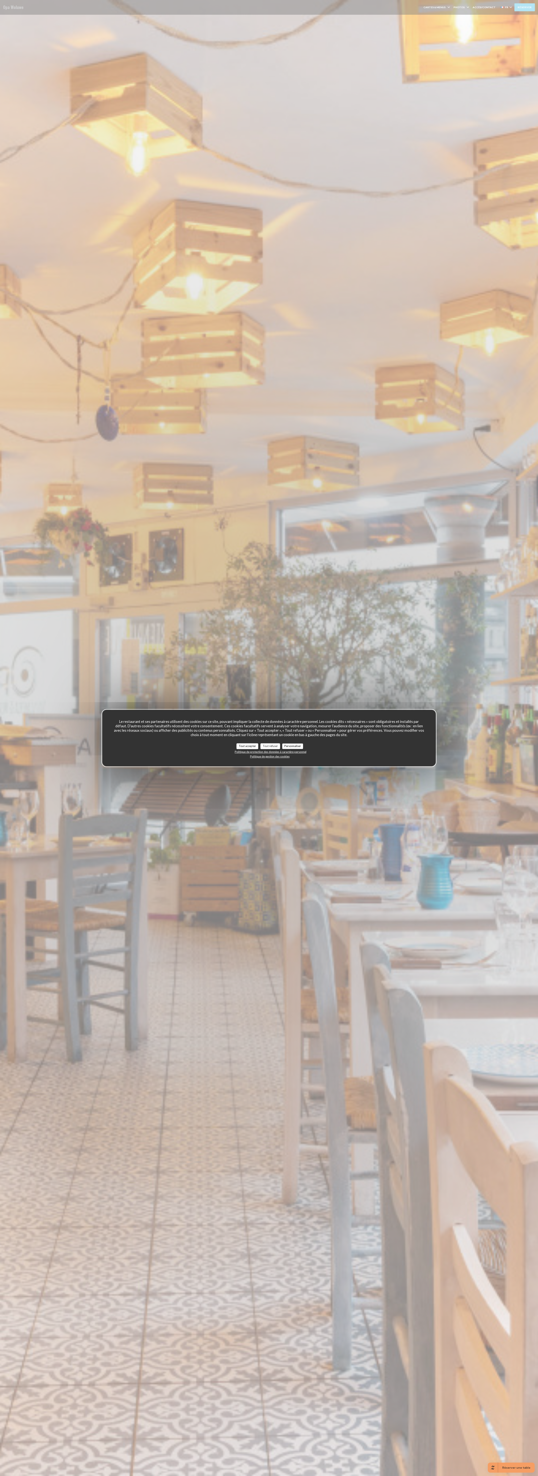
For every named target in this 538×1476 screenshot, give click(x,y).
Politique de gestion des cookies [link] (270, 756)
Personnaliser (292, 746)
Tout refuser (270, 746)
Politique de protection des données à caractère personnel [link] (270, 752)
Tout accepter (247, 746)
